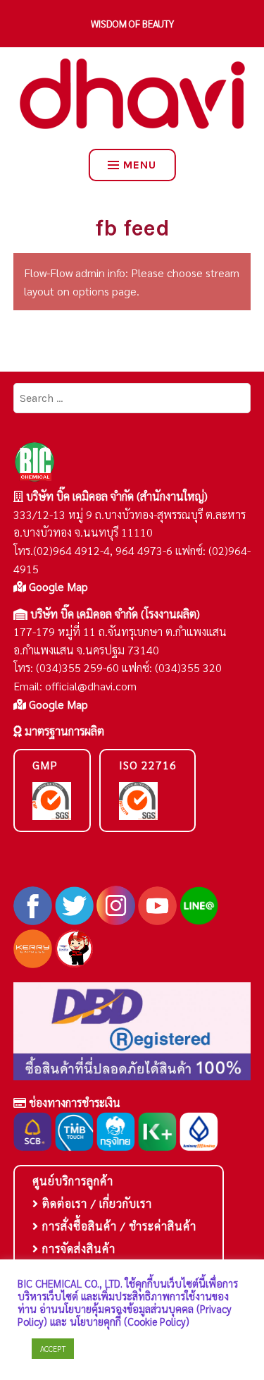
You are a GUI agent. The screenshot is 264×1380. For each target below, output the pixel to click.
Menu (139, 164)
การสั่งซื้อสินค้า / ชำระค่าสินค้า (117, 1226)
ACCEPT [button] (52, 1348)
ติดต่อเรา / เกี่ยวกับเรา (95, 1203)
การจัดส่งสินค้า (77, 1248)
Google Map (57, 586)
